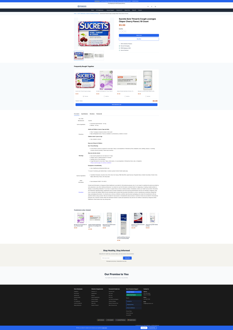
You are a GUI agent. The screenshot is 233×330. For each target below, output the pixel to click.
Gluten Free (127, 10)
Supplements (94, 293)
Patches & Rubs (77, 297)
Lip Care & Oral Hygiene (113, 299)
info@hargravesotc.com (148, 303)
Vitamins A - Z (94, 291)
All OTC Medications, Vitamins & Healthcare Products (88, 13)
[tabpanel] (116, 160)
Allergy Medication (77, 305)
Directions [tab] (92, 113)
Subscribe (127, 258)
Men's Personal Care (113, 305)
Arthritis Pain (76, 295)
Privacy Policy (129, 311)
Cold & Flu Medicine (78, 303)
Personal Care (111, 291)
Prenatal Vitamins (130, 291)
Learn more (104, 327)
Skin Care (111, 293)
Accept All (144, 327)
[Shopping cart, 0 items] (155, 6)
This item (86, 96)
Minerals (93, 295)
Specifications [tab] (84, 113)
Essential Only (152, 327)
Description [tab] (76, 113)
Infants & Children (112, 301)
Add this (107, 96)
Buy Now (139, 38)
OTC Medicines (77, 301)
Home (92, 10)
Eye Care (110, 295)
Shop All (134, 10)
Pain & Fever (76, 293)
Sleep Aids (93, 303)
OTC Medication (99, 10)
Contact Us (129, 301)
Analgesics (76, 291)
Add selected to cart (116, 104)
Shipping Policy (130, 304)
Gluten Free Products (131, 294)
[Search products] (148, 6)
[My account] (151, 6)
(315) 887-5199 (147, 299)
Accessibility (128, 315)
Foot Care (111, 297)
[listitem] (78, 55)
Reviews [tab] (99, 113)
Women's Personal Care (113, 303)
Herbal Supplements (95, 297)
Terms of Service (129, 313)
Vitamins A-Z (119, 10)
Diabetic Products (94, 305)
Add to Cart (139, 35)
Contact (140, 10)
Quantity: (121, 28)
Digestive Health (94, 301)
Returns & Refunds (131, 307)
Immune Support (110, 10)
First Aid (75, 299)
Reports (127, 297)
